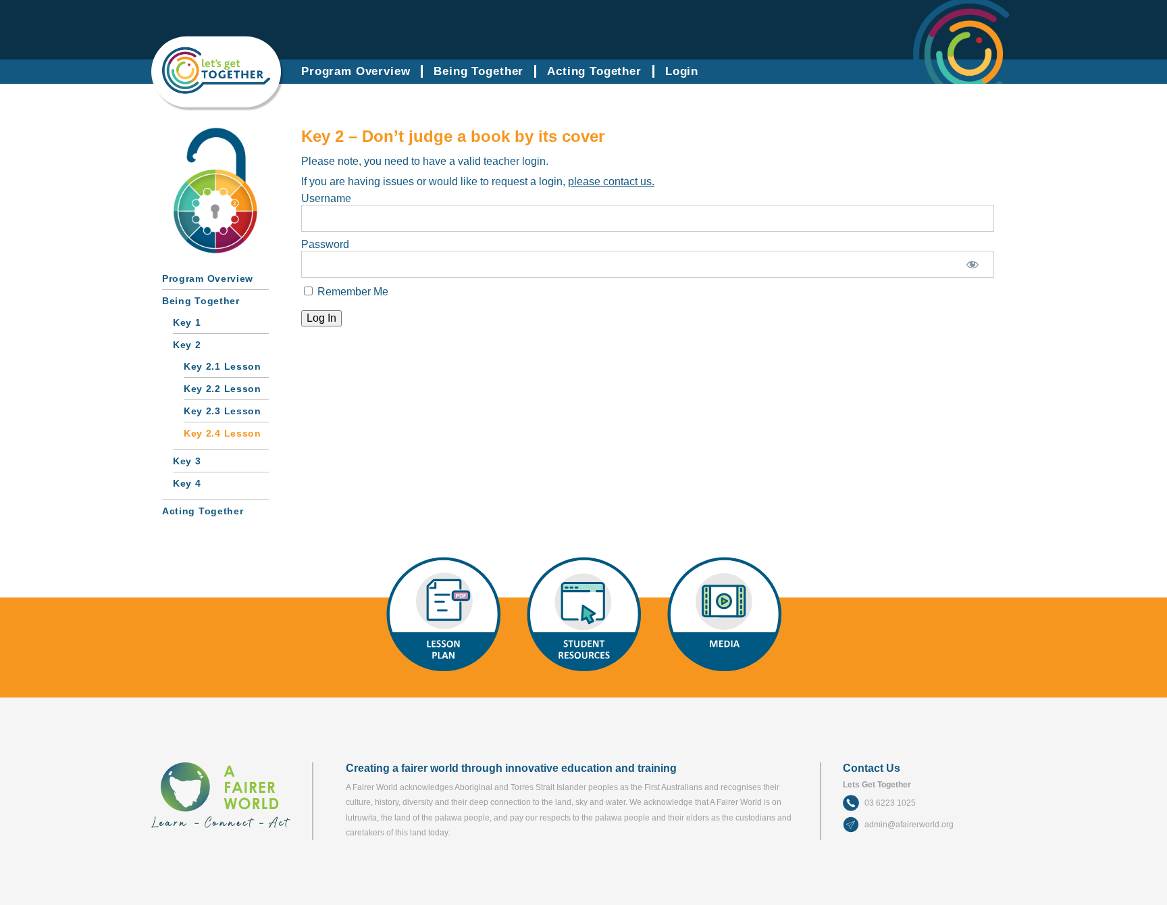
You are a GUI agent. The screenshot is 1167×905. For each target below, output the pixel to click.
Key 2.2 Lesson (222, 388)
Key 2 (187, 344)
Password (325, 244)
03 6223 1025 (890, 803)
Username (326, 198)
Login (681, 71)
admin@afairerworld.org (909, 824)
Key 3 (187, 461)
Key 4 (187, 483)
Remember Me (351, 291)
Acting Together (594, 71)
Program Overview (355, 71)
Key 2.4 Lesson (222, 433)
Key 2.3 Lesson (222, 411)
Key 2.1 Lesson (222, 366)
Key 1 (187, 322)
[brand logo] (216, 89)
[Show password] (972, 264)
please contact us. (611, 181)
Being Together (478, 71)
